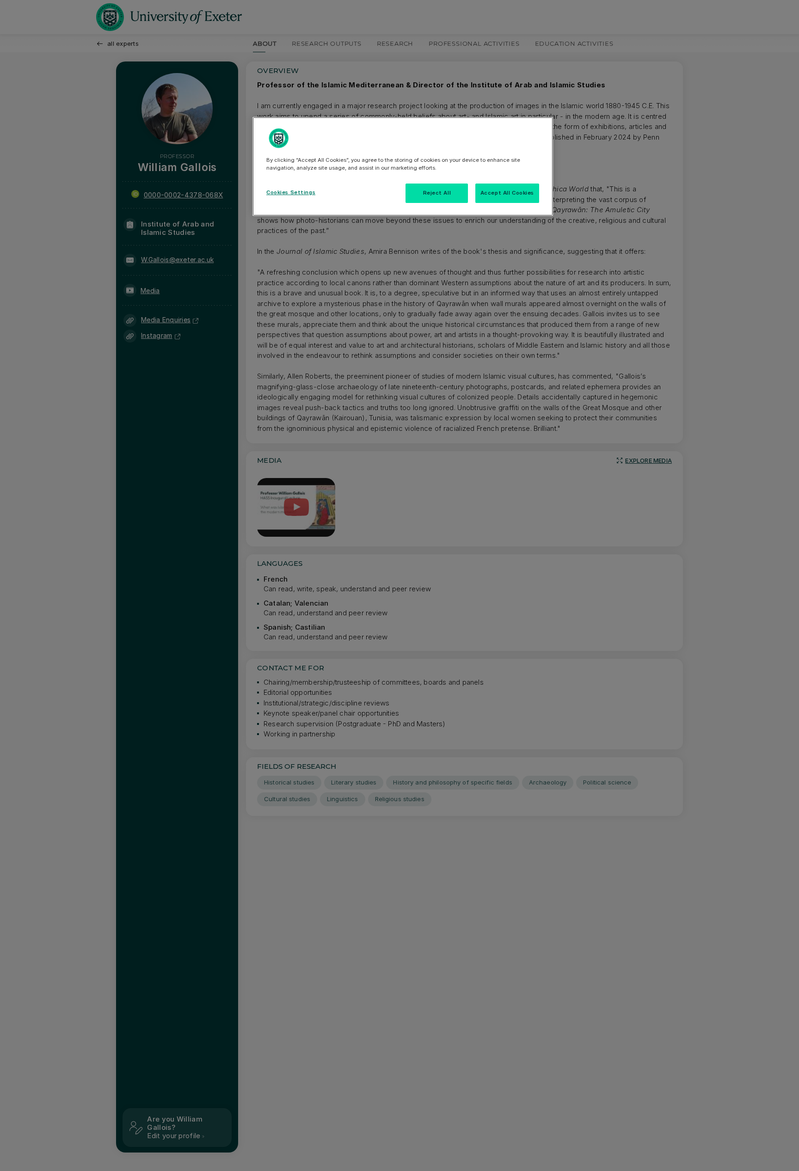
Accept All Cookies (507, 193)
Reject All (437, 193)
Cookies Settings (290, 192)
